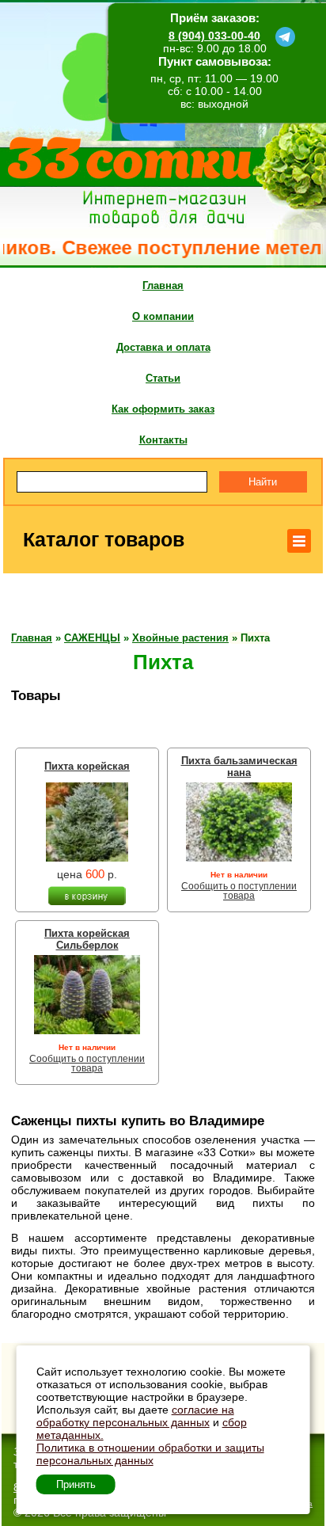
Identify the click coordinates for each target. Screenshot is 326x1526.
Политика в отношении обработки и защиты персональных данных (150, 1454)
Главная (163, 285)
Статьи (163, 378)
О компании (163, 316)
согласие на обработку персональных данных (135, 1416)
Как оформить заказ (163, 409)
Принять (76, 1484)
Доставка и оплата (163, 347)
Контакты (163, 440)
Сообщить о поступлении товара (239, 890)
